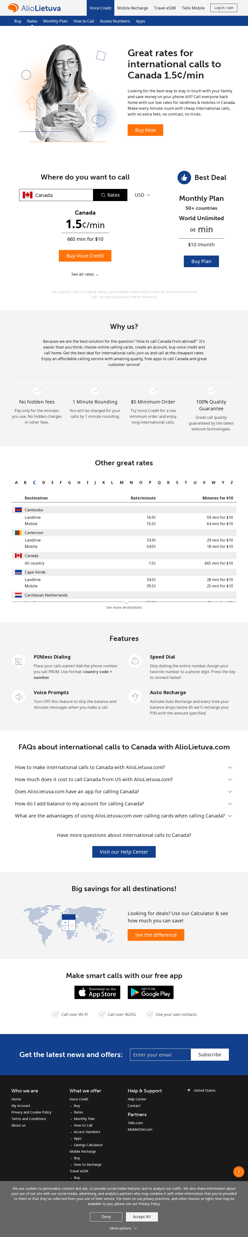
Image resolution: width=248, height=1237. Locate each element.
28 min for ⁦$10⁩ (220, 579)
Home (16, 1099)
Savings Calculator (88, 1145)
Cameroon (34, 532)
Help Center (137, 1099)
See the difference (156, 935)
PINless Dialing (52, 657)
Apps (140, 21)
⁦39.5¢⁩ (151, 586)
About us (18, 1125)
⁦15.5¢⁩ (151, 523)
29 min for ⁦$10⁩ (220, 540)
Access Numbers (115, 21)
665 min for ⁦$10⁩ (219, 563)
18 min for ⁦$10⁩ (220, 546)
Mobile (31, 523)
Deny (106, 1216)
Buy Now (145, 130)
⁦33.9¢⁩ (151, 540)
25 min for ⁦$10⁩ (220, 586)
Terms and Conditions (28, 1118)
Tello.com (135, 1122)
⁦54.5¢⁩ (151, 546)
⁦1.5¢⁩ (152, 563)
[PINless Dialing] (18, 660)
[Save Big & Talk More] (68, 924)
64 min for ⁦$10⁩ (220, 523)
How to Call (83, 21)
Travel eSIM (79, 1171)
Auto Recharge (168, 692)
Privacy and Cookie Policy (31, 1112)
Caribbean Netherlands (46, 595)
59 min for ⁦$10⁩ (220, 517)
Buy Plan (201, 261)
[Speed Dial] (135, 660)
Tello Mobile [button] (193, 8)
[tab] (15, 482)
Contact (134, 1105)
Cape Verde (35, 572)
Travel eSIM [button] (165, 8)
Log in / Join (223, 7)
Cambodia (34, 510)
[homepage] (35, 8)
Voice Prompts (51, 692)
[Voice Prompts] (18, 696)
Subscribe (209, 1054)
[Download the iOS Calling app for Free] (97, 992)
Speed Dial (162, 657)
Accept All (142, 1216)
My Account (20, 1105)
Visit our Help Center (124, 851)
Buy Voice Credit (85, 255)
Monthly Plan (55, 21)
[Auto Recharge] (135, 696)
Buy (17, 21)
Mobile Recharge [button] (132, 8)
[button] (100, 8)
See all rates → (85, 274)
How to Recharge (87, 1164)
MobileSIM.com (140, 1129)
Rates (78, 1112)
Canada (31, 555)
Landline (33, 517)
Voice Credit (79, 1099)
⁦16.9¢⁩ (151, 517)
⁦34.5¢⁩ (151, 579)
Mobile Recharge (83, 1151)
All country (34, 563)
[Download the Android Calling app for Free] (151, 992)
